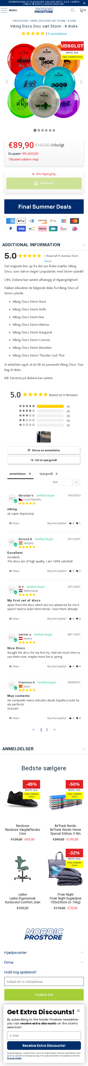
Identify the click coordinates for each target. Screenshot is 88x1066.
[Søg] (73, 10)
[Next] (80, 81)
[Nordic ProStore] (44, 10)
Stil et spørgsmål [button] (46, 460)
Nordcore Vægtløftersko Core (22, 831)
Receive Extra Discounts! (44, 1045)
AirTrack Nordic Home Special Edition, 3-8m (65, 831)
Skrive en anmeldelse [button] (46, 450)
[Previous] (7, 81)
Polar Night (65, 894)
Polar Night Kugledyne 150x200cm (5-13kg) (65, 900)
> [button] (55, 729)
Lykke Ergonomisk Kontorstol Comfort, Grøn (22, 900)
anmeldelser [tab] (17, 474)
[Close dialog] (78, 1010)
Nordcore (22, 826)
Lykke (22, 894)
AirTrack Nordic (65, 826)
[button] (71, 523)
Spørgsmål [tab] (46, 474)
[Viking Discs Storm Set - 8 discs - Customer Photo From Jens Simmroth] (44, 437)
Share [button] (15, 523)
